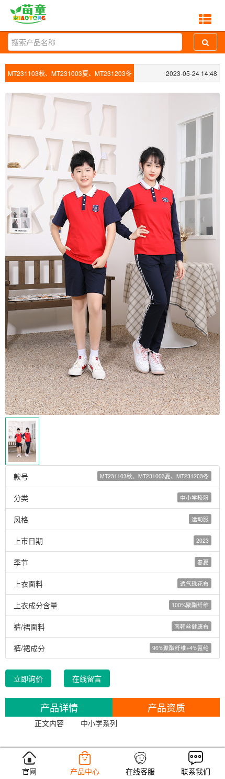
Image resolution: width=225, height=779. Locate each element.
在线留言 (87, 678)
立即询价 (28, 678)
